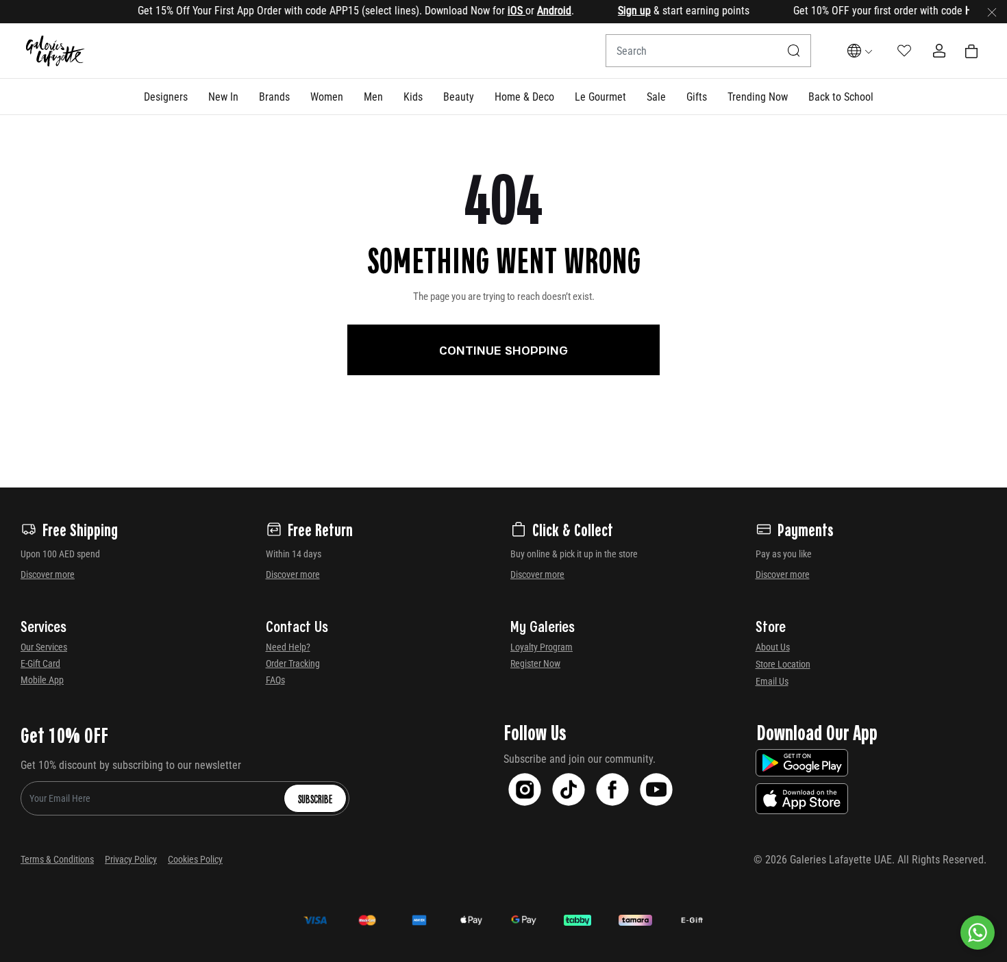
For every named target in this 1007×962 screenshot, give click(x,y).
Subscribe (315, 798)
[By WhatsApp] (977, 932)
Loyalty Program (541, 647)
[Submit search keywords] (794, 50)
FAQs (275, 679)
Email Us (772, 681)
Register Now (535, 663)
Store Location (783, 664)
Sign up (620, 10)
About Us (773, 647)
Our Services (44, 647)
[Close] (992, 11)
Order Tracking (293, 663)
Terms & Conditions (57, 859)
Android (540, 10)
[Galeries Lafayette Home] (55, 51)
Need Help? (288, 647)
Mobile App (42, 679)
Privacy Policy (131, 859)
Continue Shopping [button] (503, 350)
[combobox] (708, 50)
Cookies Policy (195, 859)
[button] (166, 96)
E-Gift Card (40, 663)
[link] (274, 96)
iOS (503, 10)
